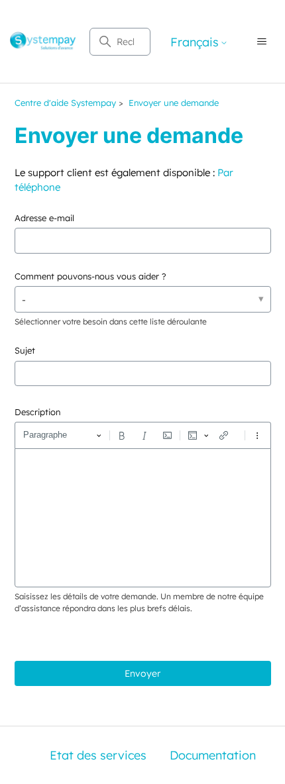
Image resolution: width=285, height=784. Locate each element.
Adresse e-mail (44, 218)
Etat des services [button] (98, 755)
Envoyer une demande (174, 102)
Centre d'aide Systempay (65, 102)
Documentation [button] (213, 755)
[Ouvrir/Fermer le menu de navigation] (261, 41)
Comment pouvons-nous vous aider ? (90, 276)
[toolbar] (142, 435)
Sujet (25, 350)
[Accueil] (43, 42)
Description (37, 412)
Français (194, 43)
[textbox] (143, 517)
